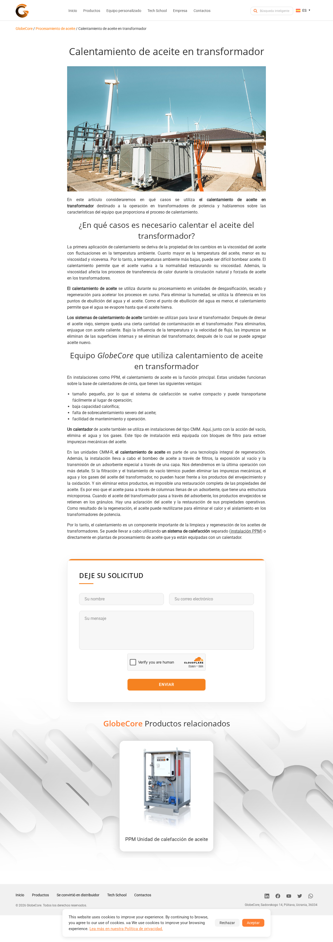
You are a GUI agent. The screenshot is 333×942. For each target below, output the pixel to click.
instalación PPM (246, 531)
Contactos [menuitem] (202, 11)
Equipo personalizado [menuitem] (123, 11)
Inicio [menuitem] (72, 11)
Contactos (142, 895)
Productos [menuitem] (91, 11)
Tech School (116, 895)
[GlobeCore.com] (22, 11)
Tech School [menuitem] (157, 11)
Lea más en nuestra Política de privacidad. (126, 928)
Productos (40, 895)
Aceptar (253, 923)
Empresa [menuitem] (180, 11)
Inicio (20, 895)
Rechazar (227, 923)
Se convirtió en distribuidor (78, 895)
